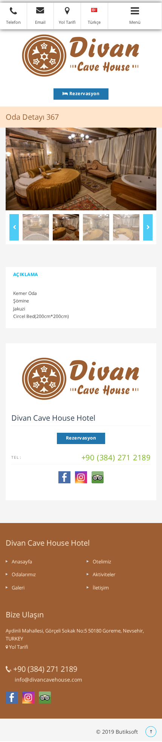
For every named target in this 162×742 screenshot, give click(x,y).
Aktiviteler (104, 574)
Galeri (18, 587)
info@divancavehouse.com (48, 679)
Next (148, 227)
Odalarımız (24, 574)
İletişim (101, 587)
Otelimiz (102, 561)
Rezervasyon (83, 93)
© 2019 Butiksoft (117, 731)
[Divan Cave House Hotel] (81, 55)
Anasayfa (22, 561)
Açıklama (25, 274)
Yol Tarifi (18, 646)
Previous (14, 227)
